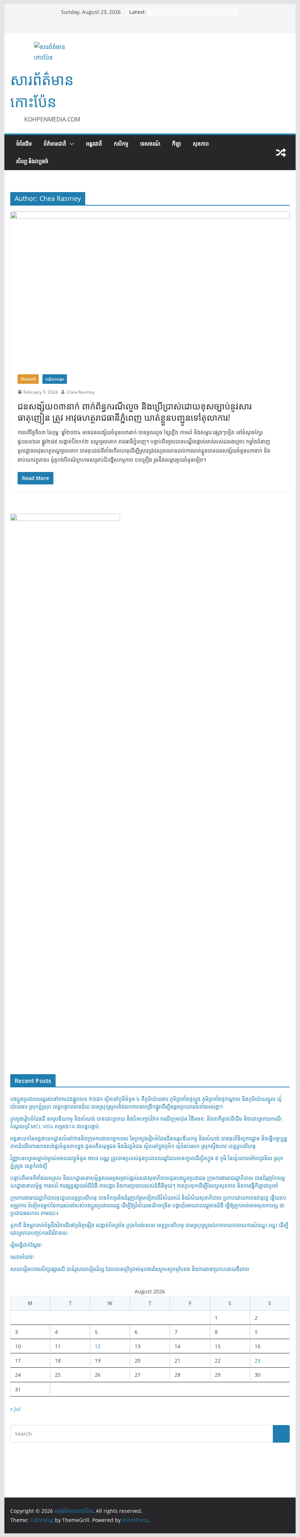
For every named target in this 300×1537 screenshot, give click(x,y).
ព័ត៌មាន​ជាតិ (55, 143)
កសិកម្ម (121, 143)
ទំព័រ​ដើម (24, 143)
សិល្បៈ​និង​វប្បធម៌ (32, 161)
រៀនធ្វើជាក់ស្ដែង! (26, 1244)
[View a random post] (281, 152)
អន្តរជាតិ (94, 143)
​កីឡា (176, 143)
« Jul (15, 1408)
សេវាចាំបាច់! (22, 1256)
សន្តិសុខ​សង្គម (54, 379)
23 (257, 1360)
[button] (70, 144)
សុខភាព (201, 143)
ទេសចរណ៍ (150, 143)
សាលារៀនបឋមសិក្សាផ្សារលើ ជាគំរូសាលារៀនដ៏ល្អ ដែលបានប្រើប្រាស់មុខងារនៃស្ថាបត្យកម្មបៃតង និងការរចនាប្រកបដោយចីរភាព (129, 1269)
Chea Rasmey (80, 392)
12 (98, 1346)
